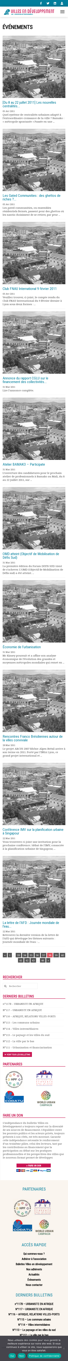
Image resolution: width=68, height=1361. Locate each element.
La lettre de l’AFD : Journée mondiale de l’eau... (31, 924)
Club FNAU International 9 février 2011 (30, 289)
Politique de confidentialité (44, 1355)
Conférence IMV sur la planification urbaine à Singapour (33, 831)
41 (20, 960)
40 (62, 955)
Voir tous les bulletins (18, 1054)
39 (56, 955)
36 (37, 955)
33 (18, 955)
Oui (12, 1355)
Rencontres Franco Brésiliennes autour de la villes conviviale (33, 738)
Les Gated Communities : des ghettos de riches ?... (32, 197)
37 (43, 955)
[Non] (63, 1348)
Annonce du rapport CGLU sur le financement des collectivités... (25, 380)
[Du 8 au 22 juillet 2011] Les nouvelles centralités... (29, 104)
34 (24, 955)
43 (33, 960)
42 (27, 960)
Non (21, 1355)
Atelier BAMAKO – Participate (24, 464)
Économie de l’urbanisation (22, 647)
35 (31, 955)
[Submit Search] (5, 986)
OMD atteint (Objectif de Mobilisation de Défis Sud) (31, 556)
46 (42, 960)
